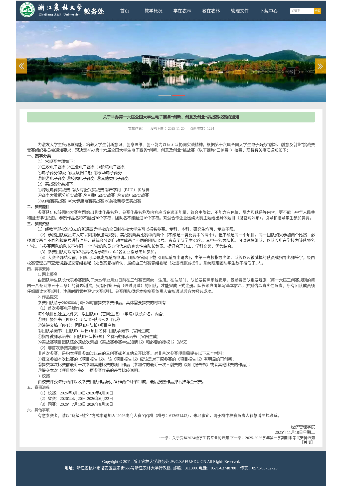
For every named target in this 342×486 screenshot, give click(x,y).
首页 (124, 11)
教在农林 (211, 11)
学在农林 (182, 11)
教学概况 (153, 11)
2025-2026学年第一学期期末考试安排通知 (280, 438)
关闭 (307, 442)
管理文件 (240, 11)
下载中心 (269, 11)
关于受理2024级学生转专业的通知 (200, 438)
